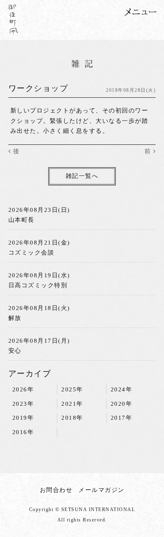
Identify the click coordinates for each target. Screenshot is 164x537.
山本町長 (21, 220)
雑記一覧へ (82, 176)
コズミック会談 (31, 252)
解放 (14, 318)
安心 (14, 350)
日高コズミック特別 (38, 285)
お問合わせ (56, 490)
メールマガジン (101, 490)
